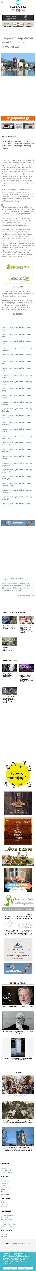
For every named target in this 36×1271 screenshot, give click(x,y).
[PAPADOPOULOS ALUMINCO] (18, 127)
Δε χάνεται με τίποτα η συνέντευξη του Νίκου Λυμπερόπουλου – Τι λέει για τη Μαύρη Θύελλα (26, 629)
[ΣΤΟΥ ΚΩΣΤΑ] (18, 857)
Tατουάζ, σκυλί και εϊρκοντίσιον (18, 1095)
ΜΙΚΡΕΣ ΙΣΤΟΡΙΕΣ (16, 579)
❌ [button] (34, 1253)
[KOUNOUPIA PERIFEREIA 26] (18, 880)
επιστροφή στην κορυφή (26, 595)
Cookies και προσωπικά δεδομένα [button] (14, 1261)
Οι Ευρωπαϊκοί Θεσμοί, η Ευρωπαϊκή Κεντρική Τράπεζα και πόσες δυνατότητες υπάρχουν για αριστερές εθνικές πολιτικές (18, 1149)
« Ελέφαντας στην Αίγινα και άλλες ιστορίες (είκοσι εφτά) (16, 586)
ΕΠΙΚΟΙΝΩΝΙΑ (5, 1237)
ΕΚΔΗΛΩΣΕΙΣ (5, 1217)
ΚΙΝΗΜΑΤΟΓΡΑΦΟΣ (6, 1220)
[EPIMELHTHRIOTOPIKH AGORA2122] (18, 523)
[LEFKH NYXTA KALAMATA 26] (18, 775)
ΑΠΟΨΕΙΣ (4, 1189)
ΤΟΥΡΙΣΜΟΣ (4, 1207)
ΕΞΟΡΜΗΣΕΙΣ (5, 1194)
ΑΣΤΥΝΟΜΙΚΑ (5, 1187)
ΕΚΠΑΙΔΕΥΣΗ (5, 1183)
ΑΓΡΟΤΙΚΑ (4, 1202)
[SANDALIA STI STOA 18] (18, 804)
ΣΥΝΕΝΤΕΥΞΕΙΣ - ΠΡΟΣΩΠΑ (9, 1224)
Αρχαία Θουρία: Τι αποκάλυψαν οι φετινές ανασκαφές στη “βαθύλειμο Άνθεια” (9, 699)
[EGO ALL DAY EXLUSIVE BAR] (18, 18)
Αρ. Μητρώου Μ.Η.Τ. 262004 (20, 1243)
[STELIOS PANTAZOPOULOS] (18, 925)
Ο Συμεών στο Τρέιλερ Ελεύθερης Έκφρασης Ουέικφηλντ (18, 1032)
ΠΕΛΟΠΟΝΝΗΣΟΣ (6, 1170)
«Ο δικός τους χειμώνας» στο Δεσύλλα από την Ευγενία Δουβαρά (18, 1058)
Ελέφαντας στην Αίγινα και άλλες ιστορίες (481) (8, 649)
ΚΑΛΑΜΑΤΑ (4, 1168)
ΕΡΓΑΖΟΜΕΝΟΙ (5, 1181)
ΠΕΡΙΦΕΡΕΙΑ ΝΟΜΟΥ (7, 1172)
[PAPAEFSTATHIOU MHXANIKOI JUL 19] (18, 950)
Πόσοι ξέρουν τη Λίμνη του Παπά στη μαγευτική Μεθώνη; (9, 627)
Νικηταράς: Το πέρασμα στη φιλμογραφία (7, 675)
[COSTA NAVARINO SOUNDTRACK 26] (18, 832)
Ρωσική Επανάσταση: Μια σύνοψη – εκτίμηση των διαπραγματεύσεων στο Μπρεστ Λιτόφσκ (18, 1121)
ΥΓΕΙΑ (3, 1185)
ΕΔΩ (21, 287)
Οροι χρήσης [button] (7, 1263)
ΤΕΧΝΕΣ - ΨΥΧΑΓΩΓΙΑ (7, 1215)
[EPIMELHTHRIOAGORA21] (18, 969)
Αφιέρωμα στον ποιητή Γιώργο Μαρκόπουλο (18, 1006)
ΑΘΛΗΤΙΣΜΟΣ (5, 1222)
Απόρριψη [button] (10, 1268)
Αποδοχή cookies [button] (25, 1268)
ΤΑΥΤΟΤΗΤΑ (4, 1235)
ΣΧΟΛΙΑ (3, 1192)
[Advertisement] (18, 96)
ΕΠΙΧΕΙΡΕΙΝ (4, 1204)
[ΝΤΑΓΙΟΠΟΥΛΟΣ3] (18, 119)
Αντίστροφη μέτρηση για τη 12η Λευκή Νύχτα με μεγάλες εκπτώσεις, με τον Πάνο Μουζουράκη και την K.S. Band (26, 678)
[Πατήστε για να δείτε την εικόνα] (18, 64)
